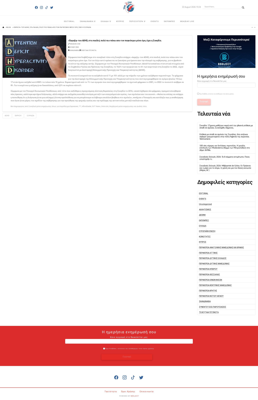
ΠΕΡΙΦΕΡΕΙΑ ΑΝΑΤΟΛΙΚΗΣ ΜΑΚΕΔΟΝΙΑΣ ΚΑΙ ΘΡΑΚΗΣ (221, 247)
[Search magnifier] (243, 7)
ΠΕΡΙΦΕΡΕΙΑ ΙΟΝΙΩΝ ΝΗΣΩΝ (210, 280)
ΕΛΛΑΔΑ (202, 226)
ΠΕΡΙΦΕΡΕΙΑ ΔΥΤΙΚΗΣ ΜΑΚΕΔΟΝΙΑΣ (214, 264)
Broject (135, 396)
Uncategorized (205, 204)
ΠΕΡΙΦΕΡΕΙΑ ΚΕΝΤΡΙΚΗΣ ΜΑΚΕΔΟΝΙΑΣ (215, 285)
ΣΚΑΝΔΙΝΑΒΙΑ (74, 50)
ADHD (7, 116)
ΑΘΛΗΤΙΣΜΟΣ (205, 209)
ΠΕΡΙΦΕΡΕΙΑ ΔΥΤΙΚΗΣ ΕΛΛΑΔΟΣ (212, 258)
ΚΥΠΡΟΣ (202, 242)
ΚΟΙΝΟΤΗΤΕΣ (205, 237)
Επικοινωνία (147, 391)
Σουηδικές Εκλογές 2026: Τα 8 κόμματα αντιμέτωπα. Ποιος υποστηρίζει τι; (225, 158)
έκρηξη (18, 116)
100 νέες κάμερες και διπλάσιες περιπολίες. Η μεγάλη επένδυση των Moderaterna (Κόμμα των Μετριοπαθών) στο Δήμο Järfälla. (225, 148)
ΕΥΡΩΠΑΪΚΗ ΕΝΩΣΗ (207, 231)
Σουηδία (30, 116)
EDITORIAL (203, 193)
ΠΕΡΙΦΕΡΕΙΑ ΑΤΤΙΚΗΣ (208, 253)
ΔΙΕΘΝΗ (202, 215)
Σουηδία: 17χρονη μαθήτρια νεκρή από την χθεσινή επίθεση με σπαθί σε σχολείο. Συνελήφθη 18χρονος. (226, 127)
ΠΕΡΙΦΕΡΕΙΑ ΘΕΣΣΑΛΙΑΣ (209, 274)
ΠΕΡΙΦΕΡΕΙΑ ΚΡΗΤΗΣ (208, 291)
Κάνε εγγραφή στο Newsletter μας (212, 81)
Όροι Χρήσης (128, 391)
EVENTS (202, 199)
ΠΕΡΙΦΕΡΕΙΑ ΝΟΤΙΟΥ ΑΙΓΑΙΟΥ (211, 296)
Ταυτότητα (111, 391)
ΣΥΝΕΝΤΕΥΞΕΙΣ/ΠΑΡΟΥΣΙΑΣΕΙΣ (212, 307)
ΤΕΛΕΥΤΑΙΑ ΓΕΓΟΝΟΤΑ (88, 50)
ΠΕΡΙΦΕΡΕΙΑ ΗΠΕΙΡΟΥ (208, 269)
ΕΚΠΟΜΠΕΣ (204, 220)
